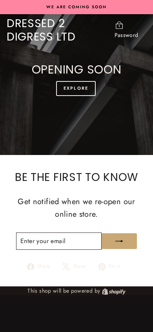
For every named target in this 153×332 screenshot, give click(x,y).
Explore (76, 88)
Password (126, 35)
